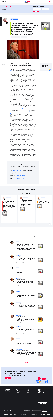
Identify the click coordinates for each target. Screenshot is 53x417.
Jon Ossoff (17, 241)
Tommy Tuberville (19, 349)
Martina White (8, 197)
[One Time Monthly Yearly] (45, 9)
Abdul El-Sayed (18, 315)
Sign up (44, 410)
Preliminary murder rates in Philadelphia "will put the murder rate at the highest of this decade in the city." (26, 203)
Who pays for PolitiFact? (41, 392)
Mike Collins (18, 338)
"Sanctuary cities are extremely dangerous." (43, 202)
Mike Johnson (17, 392)
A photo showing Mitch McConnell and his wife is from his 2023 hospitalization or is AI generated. (26, 271)
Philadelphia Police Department (20, 176)
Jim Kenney (14, 19)
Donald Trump (18, 255)
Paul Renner (18, 291)
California (28, 389)
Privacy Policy (11, 414)
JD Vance (17, 390)
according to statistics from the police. (26, 108)
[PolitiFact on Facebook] (8, 410)
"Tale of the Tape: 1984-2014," (17, 170)
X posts (17, 267)
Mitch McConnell (18, 391)
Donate (51, 1)
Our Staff (39, 390)
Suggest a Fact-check (42, 403)
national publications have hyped (19, 121)
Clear (41, 234)
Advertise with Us (40, 393)
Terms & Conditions (5, 414)
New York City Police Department (21, 178)
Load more (26, 362)
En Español (39, 391)
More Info (2, 10)
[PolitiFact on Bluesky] (10, 410)
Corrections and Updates (41, 394)
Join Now (36, 11)
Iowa (27, 391)
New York (28, 394)
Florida (28, 390)
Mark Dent (3, 63)
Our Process (39, 389)
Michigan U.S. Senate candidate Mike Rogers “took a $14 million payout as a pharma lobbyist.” (25, 319)
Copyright (15, 414)
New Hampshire (29, 393)
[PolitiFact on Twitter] (7, 410)
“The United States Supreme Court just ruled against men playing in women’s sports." (25, 331)
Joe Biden (17, 393)
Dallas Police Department (20, 173)
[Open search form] (5, 1)
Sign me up (8, 378)
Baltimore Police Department (20, 172)
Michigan (28, 392)
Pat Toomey (43, 197)
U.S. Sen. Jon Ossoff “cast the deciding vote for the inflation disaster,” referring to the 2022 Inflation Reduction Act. (26, 342)
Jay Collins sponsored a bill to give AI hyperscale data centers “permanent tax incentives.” (26, 295)
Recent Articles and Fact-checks (42, 399)
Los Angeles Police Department (20, 175)
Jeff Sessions (26, 197)
